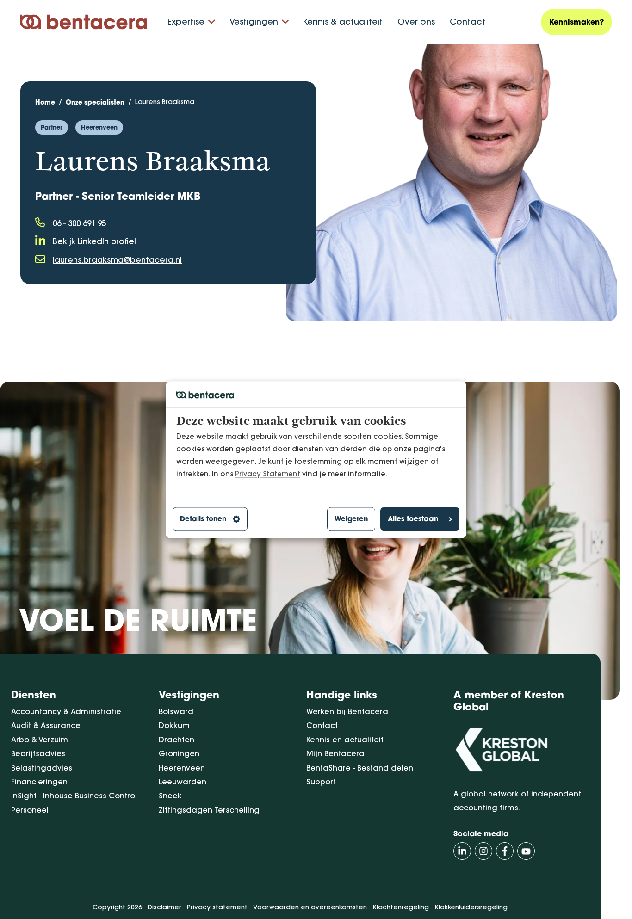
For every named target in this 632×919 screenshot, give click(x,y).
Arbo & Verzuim (39, 739)
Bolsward (176, 711)
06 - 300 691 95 (79, 223)
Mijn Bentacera (335, 753)
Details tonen (203, 519)
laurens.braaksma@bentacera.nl (117, 260)
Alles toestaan (413, 519)
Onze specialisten (95, 102)
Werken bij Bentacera (347, 711)
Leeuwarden (182, 781)
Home (45, 102)
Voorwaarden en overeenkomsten (310, 907)
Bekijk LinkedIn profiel (94, 241)
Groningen (179, 753)
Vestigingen (253, 21)
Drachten (176, 739)
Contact (467, 21)
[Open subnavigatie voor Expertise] (211, 22)
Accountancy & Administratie (66, 711)
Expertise (185, 21)
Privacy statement (217, 907)
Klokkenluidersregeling (471, 907)
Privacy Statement (267, 473)
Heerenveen (182, 767)
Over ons (416, 21)
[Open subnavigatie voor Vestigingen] (285, 22)
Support (321, 781)
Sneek (170, 795)
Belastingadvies (41, 767)
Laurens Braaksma (164, 102)
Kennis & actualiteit (343, 21)
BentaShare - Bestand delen (359, 767)
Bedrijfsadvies (38, 753)
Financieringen (39, 781)
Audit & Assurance (46, 725)
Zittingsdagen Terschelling (209, 809)
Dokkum (174, 725)
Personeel (30, 809)
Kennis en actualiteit (345, 739)
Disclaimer (164, 907)
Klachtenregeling (400, 907)
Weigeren (351, 519)
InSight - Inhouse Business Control (74, 795)
